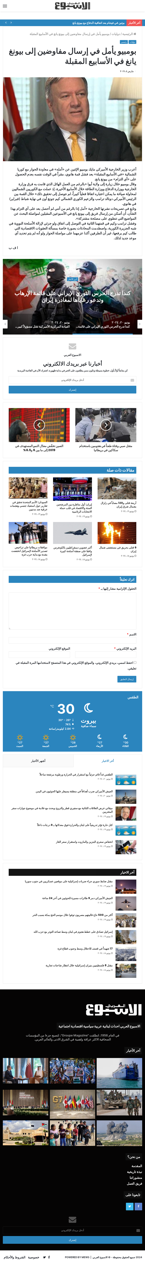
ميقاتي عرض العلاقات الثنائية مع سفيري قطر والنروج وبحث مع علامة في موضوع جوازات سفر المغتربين (62, 810)
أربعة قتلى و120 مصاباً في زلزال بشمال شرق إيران (118, 504)
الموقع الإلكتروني (59, 648)
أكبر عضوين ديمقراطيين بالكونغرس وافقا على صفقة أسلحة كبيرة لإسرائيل (72, 551)
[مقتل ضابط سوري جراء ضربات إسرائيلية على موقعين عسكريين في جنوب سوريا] (126, 887)
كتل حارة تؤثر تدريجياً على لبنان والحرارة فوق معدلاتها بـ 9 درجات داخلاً (75, 825)
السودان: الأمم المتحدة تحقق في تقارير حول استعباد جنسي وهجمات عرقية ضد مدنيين (28, 505)
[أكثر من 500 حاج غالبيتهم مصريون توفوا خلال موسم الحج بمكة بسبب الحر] (126, 920)
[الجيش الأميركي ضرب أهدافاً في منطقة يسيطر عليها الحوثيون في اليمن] (126, 797)
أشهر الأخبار (38, 761)
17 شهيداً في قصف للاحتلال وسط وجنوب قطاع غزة (85, 948)
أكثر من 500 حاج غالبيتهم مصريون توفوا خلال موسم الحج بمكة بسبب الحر (72, 915)
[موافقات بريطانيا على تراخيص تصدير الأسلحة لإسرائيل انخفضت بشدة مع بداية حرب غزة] (28, 533)
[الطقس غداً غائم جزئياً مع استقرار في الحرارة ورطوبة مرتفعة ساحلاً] (126, 780)
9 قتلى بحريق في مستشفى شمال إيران (117, 549)
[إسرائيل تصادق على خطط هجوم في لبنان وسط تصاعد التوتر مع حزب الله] (126, 937)
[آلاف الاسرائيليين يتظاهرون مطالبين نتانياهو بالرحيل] (72, 1071)
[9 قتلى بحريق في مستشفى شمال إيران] (117, 533)
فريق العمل (134, 1183)
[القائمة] (5, 6)
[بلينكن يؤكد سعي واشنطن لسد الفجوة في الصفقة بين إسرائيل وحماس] (25, 1071)
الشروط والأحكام (14, 1257)
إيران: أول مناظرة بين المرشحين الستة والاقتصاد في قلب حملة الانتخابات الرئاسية (74, 508)
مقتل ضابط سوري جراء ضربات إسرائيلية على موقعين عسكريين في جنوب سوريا (69, 881)
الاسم (131, 634)
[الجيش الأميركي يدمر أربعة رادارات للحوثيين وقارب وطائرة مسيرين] (119, 1073)
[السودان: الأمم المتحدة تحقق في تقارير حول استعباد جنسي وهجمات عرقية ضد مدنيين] (28, 488)
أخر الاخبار (108, 761)
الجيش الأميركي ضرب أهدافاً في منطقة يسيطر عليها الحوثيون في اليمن (74, 791)
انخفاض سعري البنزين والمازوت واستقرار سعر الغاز (84, 842)
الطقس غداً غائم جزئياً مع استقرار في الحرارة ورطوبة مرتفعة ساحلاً (76, 774)
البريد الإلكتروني (125, 648)
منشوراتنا (136, 1178)
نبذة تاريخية (134, 1172)
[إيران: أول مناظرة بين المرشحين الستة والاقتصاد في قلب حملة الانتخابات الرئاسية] (72, 489)
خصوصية (33, 1257)
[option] (98, 324)
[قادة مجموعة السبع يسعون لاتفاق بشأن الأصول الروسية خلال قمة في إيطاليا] (72, 1104)
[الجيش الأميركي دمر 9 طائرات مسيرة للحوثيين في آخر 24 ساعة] (126, 903)
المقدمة (137, 1166)
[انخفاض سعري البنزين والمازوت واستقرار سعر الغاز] (126, 847)
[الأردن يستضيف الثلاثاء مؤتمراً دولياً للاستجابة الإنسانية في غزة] (25, 1132)
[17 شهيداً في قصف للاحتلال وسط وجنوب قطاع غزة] (126, 954)
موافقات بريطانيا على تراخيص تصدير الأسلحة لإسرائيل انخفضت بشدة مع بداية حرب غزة (29, 550)
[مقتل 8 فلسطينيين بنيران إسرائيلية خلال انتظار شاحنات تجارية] (126, 971)
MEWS (85, 1257)
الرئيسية (127, 34)
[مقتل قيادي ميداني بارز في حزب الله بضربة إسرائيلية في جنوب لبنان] (119, 1133)
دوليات (116, 34)
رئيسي (124, 42)
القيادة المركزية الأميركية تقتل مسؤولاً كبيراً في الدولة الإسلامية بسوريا (62, 296)
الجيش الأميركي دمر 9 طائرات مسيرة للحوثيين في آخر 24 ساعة (77, 898)
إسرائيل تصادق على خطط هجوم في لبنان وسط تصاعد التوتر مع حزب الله (73, 932)
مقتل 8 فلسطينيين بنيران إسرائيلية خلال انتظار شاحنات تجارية (79, 965)
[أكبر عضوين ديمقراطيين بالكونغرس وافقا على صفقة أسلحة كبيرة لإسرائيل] (72, 533)
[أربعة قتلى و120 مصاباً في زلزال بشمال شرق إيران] (117, 488)
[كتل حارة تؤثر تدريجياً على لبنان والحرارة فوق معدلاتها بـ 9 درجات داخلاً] (126, 830)
